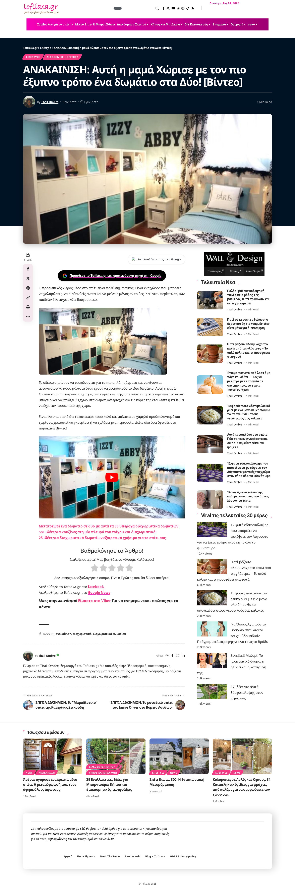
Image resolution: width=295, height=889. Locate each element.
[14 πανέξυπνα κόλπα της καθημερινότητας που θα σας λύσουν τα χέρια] (210, 499)
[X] (168, 8)
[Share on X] (28, 278)
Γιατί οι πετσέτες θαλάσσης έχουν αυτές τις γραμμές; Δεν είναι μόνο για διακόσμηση (248, 324)
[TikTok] (187, 8)
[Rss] (192, 8)
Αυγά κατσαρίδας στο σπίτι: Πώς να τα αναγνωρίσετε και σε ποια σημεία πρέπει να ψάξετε (247, 441)
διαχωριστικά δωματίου (109, 634)
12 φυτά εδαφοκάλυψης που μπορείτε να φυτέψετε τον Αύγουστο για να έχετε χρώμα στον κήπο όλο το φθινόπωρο (232, 536)
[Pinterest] (182, 8)
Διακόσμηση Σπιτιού (62, 57)
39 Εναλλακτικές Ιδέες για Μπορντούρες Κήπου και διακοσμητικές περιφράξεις (109, 784)
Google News (99, 592)
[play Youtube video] (112, 477)
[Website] (167, 656)
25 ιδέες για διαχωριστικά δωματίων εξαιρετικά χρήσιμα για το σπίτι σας (102, 537)
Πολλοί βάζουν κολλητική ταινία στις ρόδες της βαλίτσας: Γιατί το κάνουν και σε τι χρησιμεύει (248, 297)
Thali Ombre (49, 102)
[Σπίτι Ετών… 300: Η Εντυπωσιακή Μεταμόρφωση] (179, 756)
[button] (141, 8)
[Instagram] (178, 8)
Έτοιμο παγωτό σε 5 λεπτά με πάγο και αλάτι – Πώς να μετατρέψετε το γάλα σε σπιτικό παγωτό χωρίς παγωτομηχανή (248, 381)
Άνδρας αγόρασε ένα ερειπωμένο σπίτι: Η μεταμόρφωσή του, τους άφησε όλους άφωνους (50, 784)
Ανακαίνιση (47, 772)
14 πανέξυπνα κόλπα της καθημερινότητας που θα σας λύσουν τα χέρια (248, 496)
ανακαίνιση (63, 634)
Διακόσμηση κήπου (102, 766)
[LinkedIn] (183, 656)
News (29, 772)
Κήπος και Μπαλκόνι (103, 772)
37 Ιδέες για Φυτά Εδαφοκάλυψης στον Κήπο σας (247, 692)
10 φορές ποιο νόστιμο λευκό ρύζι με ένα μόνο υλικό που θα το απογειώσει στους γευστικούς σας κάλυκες (248, 412)
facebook (96, 586)
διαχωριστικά (82, 634)
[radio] (95, 569)
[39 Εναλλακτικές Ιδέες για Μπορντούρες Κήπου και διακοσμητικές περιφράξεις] (115, 756)
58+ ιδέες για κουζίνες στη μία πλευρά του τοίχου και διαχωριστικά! (98, 532)
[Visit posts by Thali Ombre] (28, 656)
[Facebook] (164, 8)
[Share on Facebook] (28, 269)
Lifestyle (33, 57)
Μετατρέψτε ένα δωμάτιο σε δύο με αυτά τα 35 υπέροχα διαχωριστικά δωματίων (108, 526)
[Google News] (173, 8)
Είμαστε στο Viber (95, 600)
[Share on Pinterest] (28, 288)
